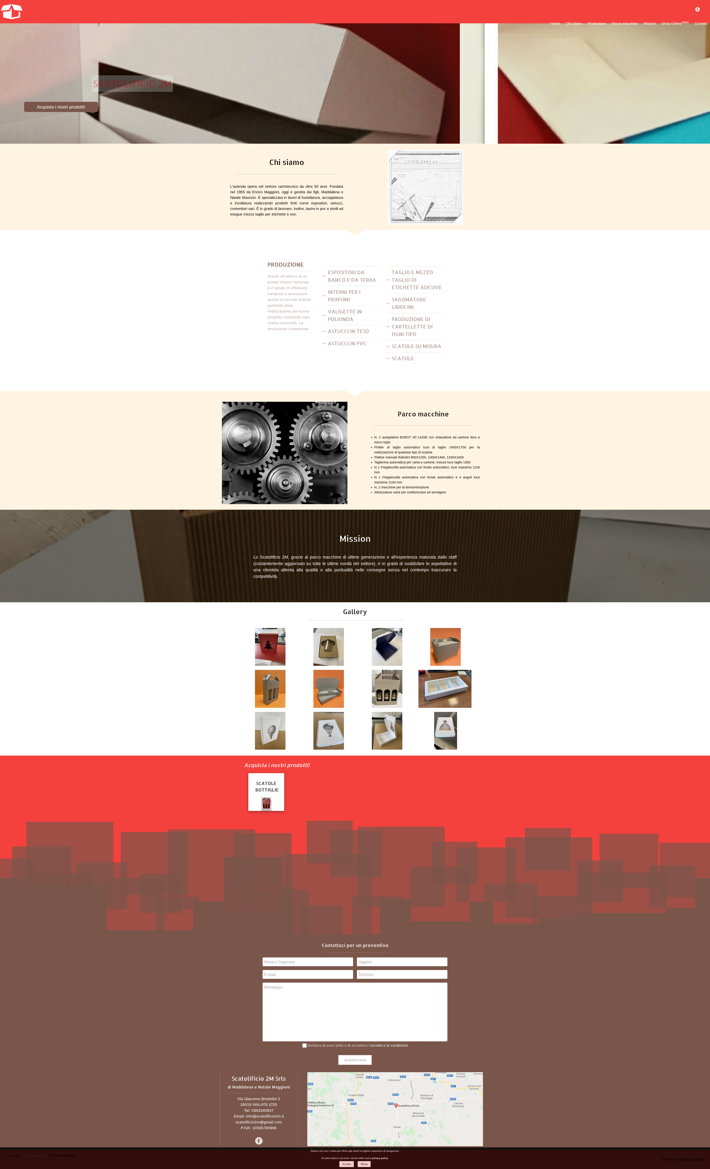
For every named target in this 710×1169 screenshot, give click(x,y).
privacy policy (380, 1158)
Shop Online (675, 23)
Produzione (597, 23)
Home (555, 23)
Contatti (700, 23)
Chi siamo (574, 23)
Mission (650, 23)
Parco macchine (625, 23)
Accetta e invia (355, 1060)
